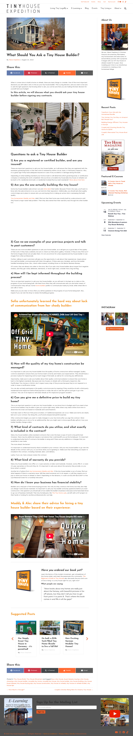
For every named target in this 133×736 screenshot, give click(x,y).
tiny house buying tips (25, 683)
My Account (111, 1)
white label (47, 189)
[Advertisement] (50, 221)
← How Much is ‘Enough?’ (16, 689)
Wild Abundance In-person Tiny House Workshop (117, 223)
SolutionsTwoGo (81, 733)
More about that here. (77, 180)
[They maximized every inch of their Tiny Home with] (121, 319)
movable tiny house (49, 681)
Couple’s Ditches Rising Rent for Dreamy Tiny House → (74, 689)
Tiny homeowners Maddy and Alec (23, 198)
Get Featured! (85, 1)
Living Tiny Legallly (58, 8)
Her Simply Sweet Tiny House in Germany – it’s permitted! (25, 643)
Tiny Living (105, 8)
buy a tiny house (57, 678)
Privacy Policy (64, 733)
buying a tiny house (81, 678)
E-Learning (75, 8)
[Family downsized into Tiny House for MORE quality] (107, 319)
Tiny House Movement (34, 678)
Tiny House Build (20, 678)
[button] (116, 731)
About (116, 8)
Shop (99, 1)
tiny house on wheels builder (76, 683)
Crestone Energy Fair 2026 (117, 231)
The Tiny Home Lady (59, 493)
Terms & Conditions (50, 733)
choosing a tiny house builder (17, 681)
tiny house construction (41, 683)
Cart (104, 1)
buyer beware (68, 678)
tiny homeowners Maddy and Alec (41, 471)
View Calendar (106, 235)
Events (93, 1)
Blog (87, 8)
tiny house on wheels (58, 683)
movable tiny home (35, 681)
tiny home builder (63, 681)
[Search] (124, 8)
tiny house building (76, 681)
